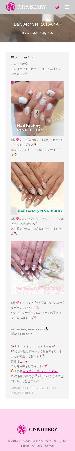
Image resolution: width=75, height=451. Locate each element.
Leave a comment (37, 388)
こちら (23, 361)
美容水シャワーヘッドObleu (40, 371)
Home (25, 33)
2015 (35, 33)
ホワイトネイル (22, 57)
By (23, 392)
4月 (44, 33)
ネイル (55, 388)
